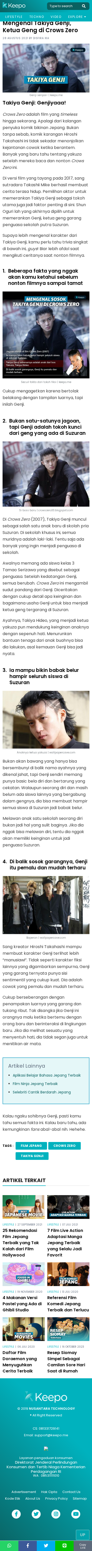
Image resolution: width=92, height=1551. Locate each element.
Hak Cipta (49, 1491)
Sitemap (80, 1498)
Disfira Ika (41, 38)
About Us (32, 1498)
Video (56, 17)
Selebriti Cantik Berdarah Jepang (42, 1092)
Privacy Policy (56, 1498)
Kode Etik (12, 1498)
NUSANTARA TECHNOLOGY (52, 1408)
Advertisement (24, 1491)
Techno (36, 17)
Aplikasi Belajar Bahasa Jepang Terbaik (47, 1075)
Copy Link (82, 1546)
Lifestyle (13, 17)
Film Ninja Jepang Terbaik (35, 1083)
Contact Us (71, 1491)
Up (82, 1535)
